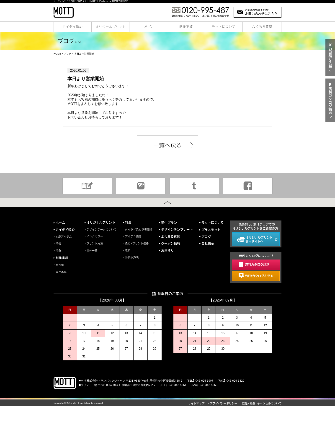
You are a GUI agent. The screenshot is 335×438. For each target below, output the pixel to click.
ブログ (67, 53)
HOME (57, 53)
